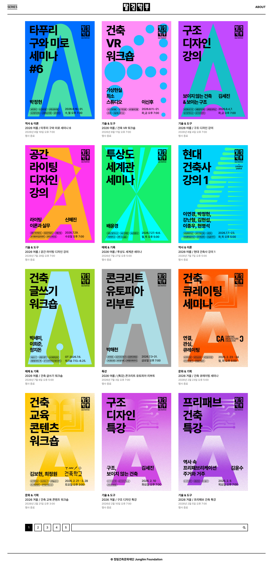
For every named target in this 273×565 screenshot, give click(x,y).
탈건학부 (136, 7)
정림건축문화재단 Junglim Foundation (138, 559)
